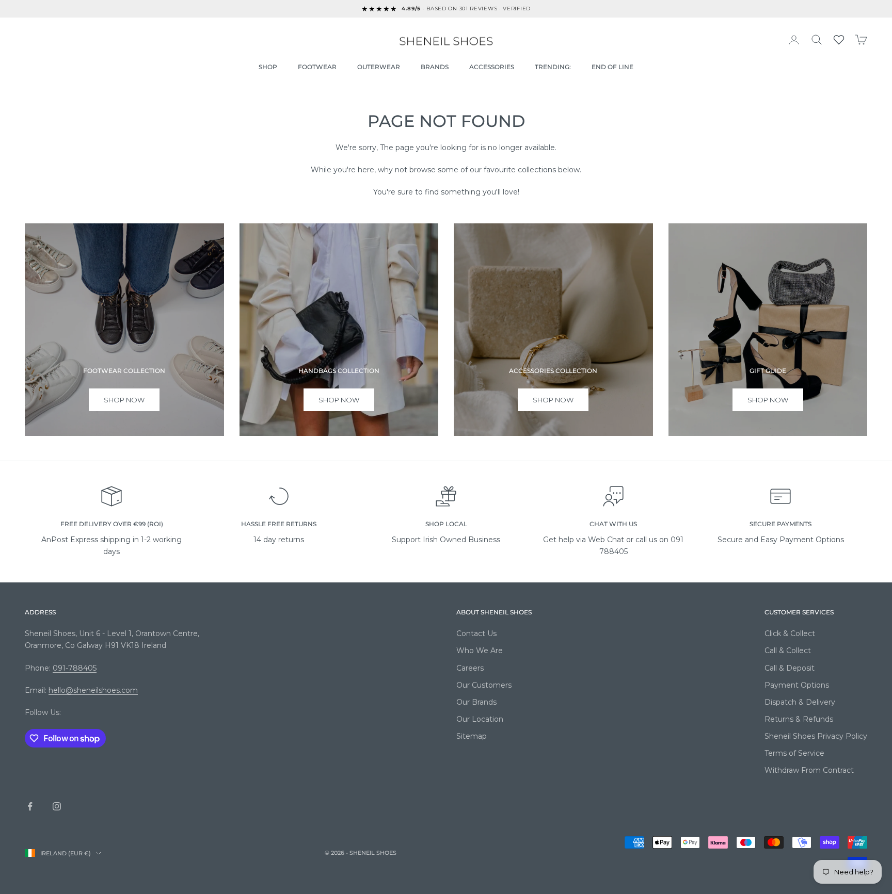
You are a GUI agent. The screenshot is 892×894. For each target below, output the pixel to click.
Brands (435, 67)
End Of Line (612, 67)
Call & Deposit (789, 668)
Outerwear (378, 67)
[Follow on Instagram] (57, 806)
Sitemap (471, 736)
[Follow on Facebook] (30, 806)
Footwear (317, 67)
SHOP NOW (553, 400)
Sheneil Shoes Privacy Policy (815, 736)
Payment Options (796, 685)
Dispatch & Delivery (799, 702)
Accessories (491, 67)
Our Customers (484, 685)
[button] (839, 39)
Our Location (479, 719)
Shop (268, 67)
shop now (124, 400)
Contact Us (476, 633)
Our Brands (476, 702)
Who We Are (479, 650)
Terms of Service (794, 753)
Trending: (553, 67)
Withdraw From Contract (809, 770)
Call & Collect (787, 650)
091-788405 (75, 668)
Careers (470, 668)
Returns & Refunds (798, 719)
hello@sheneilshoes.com (93, 690)
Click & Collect (789, 633)
